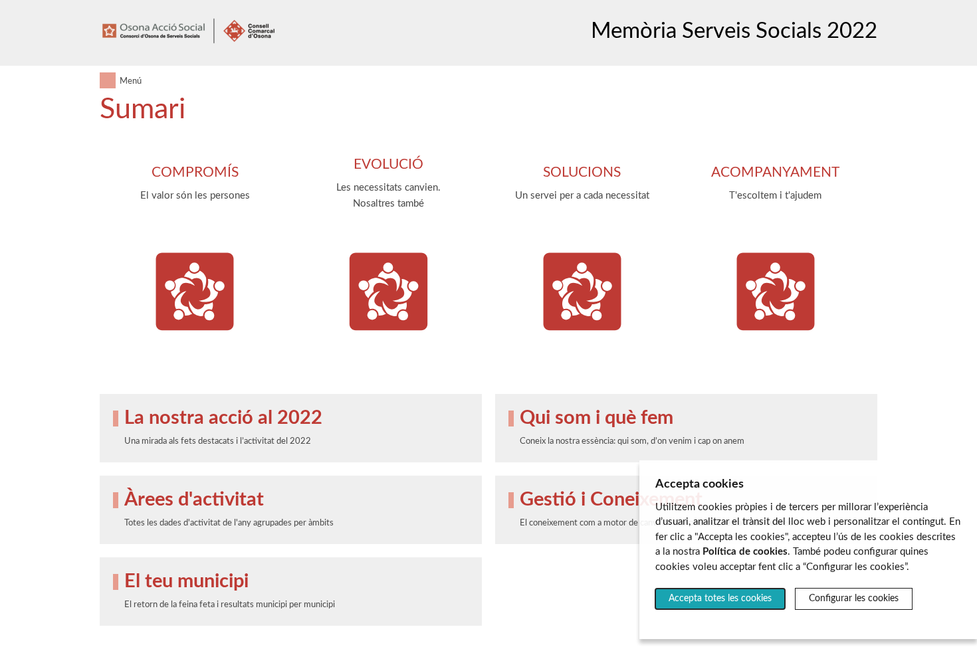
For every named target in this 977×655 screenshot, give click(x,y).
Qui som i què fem (596, 418)
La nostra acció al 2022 (223, 418)
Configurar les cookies (854, 598)
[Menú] (108, 80)
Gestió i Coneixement (611, 500)
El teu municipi (186, 581)
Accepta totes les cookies (720, 598)
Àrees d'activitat (194, 500)
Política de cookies (745, 552)
